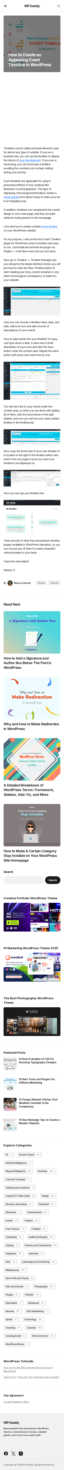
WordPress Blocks (16, 1344)
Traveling (12, 1327)
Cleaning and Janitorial (19, 1187)
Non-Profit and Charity (19, 1278)
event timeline (49, 226)
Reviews (12, 1311)
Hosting (11, 1245)
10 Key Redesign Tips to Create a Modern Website (39, 1121)
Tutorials (54, 582)
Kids (10, 1261)
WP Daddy (32, 6)
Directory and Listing (18, 1204)
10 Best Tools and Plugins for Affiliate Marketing (37, 1081)
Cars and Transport (17, 1179)
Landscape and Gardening (38, 1261)
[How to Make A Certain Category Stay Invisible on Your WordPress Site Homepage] (32, 825)
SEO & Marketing (36, 1311)
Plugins (41, 582)
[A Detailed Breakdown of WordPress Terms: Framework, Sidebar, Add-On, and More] (32, 759)
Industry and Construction (40, 1245)
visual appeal (11, 197)
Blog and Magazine (18, 1171)
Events (11, 1220)
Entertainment (36, 1212)
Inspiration (13, 1253)
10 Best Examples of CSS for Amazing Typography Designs (37, 1060)
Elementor (13, 1212)
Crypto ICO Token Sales (20, 1195)
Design (48, 1195)
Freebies (38, 1228)
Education (46, 1204)
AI (8, 1154)
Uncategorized (15, 1335)
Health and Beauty (40, 1237)
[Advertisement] (32, 110)
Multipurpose (15, 1270)
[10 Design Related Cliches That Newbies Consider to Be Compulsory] (10, 1104)
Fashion (31, 1220)
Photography (43, 1286)
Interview (35, 1253)
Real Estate (13, 1303)
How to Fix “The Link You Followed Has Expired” (31, 1377)
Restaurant (35, 1303)
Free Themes (15, 1228)
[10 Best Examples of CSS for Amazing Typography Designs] (10, 1063)
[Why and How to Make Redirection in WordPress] (32, 698)
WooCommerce (42, 1335)
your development (29, 160)
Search (8, 872)
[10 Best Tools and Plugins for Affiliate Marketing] (10, 1084)
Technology (32, 1319)
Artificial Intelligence (18, 1163)
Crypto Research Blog (16, 1401)
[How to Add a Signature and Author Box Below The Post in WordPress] (32, 632)
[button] (5, 6)
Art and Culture (29, 1154)
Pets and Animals (16, 1286)
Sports (11, 1319)
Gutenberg (13, 1237)
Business (45, 1171)
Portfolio (31, 1294)
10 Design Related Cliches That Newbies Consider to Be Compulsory (38, 1103)
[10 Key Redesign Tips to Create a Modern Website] (10, 1124)
